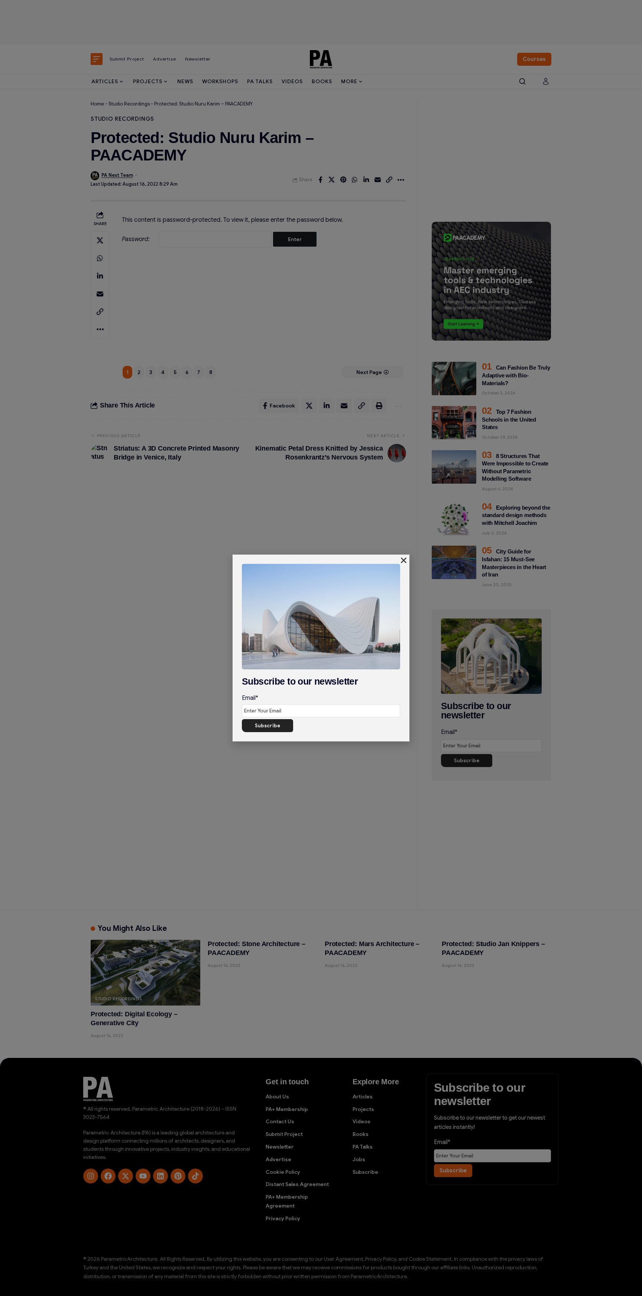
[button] (404, 560)
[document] (321, 648)
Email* (250, 698)
